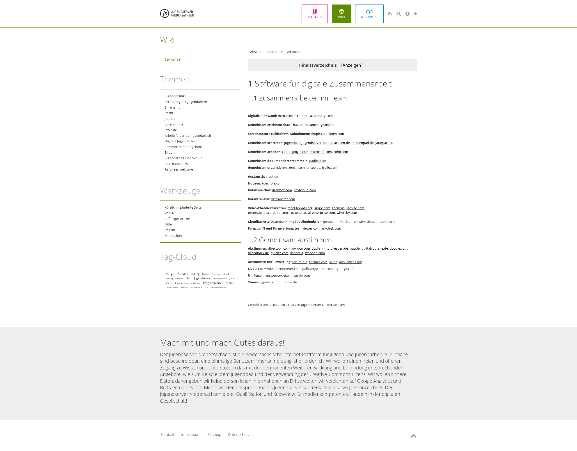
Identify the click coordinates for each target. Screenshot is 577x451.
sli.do (333, 262)
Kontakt (167, 434)
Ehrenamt (172, 107)
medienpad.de (363, 143)
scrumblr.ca (303, 116)
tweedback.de (258, 253)
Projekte (171, 130)
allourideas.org (350, 262)
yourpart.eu (384, 143)
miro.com (285, 116)
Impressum (191, 434)
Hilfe (168, 224)
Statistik (184, 287)
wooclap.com (315, 253)
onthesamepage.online (317, 125)
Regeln (170, 230)
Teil (206, 287)
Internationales (176, 164)
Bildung (170, 152)
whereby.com (347, 212)
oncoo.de (313, 167)
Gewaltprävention (174, 278)
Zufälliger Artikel (177, 218)
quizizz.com (279, 253)
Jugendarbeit (202, 278)
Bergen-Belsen (177, 274)
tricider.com (318, 262)
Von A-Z (170, 213)
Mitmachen (173, 235)
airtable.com (385, 221)
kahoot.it (296, 253)
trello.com (329, 167)
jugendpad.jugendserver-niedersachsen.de (317, 143)
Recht (169, 113)
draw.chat (290, 125)
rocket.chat (298, 212)
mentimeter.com (287, 268)
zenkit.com (296, 167)
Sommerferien (172, 287)
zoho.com (341, 152)
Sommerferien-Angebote (183, 147)
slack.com (273, 176)
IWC (188, 278)
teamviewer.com (307, 228)
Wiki (341, 17)
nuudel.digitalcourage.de (369, 248)
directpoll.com (279, 248)
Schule (230, 283)
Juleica (170, 118)
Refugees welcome (179, 169)
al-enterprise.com (321, 212)
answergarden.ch (278, 275)
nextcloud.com (305, 190)
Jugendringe (174, 124)
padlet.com (317, 161)
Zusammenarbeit (218, 287)
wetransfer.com (283, 199)
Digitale (205, 274)
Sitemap (214, 434)
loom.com (336, 134)
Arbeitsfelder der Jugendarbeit (188, 135)
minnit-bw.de (287, 282)
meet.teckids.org (300, 208)
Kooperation (181, 283)
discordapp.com (275, 212)
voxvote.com (300, 248)
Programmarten (213, 283)
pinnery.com (323, 116)
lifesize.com (355, 208)
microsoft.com (321, 152)
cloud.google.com (295, 152)
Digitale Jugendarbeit (181, 141)
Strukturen (196, 287)
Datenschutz (239, 434)
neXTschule (195, 283)
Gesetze (173, 59)
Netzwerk (369, 17)
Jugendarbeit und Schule (183, 158)
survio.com (301, 275)
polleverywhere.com (317, 268)
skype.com (322, 208)
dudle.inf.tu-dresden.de (330, 248)
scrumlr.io (299, 262)
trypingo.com (344, 268)
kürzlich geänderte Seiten (184, 207)
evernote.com (272, 183)
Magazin (314, 17)
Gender (227, 274)
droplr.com (319, 134)
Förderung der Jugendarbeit (186, 102)
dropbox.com (282, 190)
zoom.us (338, 208)
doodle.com (398, 248)
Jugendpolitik (175, 96)
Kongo (169, 283)
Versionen (294, 52)
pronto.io (255, 212)
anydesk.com (331, 228)
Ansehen (256, 52)
